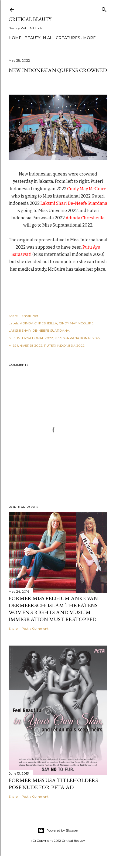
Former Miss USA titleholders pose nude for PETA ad (53, 784)
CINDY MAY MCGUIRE (76, 323)
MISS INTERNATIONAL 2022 (31, 338)
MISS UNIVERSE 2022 (25, 345)
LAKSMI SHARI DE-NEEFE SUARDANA (39, 330)
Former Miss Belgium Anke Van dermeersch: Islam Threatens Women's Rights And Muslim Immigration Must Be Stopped (53, 609)
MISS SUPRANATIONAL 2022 (77, 338)
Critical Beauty (30, 19)
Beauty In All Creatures (52, 37)
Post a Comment (35, 628)
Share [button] (13, 316)
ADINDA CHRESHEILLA (38, 323)
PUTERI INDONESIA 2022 (64, 345)
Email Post (30, 316)
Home (15, 37)
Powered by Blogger (62, 830)
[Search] (104, 8)
